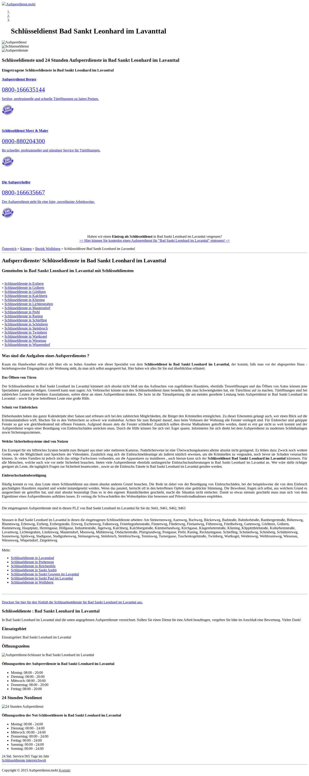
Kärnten (26, 249)
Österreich (9, 249)
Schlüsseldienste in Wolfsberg (32, 582)
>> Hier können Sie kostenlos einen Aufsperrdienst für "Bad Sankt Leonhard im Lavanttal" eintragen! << (154, 240)
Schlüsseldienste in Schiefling (26, 320)
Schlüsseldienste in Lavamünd (32, 558)
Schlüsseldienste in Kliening (25, 300)
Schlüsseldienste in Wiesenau (25, 340)
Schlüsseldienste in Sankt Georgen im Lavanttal (45, 574)
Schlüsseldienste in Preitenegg (32, 562)
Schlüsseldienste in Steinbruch (26, 328)
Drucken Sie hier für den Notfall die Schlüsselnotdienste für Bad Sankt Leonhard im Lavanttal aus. (72, 602)
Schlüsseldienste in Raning (24, 316)
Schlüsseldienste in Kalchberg (26, 296)
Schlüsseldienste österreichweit (24, 760)
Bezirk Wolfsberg (47, 249)
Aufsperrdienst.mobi (20, 4)
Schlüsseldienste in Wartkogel (26, 336)
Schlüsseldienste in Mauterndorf (27, 308)
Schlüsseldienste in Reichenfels (33, 566)
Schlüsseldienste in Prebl (22, 312)
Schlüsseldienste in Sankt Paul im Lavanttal (42, 578)
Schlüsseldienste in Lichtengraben (29, 304)
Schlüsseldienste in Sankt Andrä (34, 570)
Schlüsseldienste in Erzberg (24, 283)
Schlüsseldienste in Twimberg (26, 332)
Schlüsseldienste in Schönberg (26, 324)
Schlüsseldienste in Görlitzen (25, 292)
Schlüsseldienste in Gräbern (24, 288)
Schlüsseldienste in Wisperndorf (27, 344)
